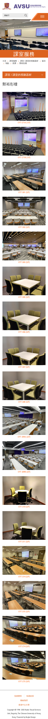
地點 (7, 63)
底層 (14, 63)
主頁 (4, 61)
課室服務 (13, 61)
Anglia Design (31, 717)
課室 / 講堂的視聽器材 (29, 61)
